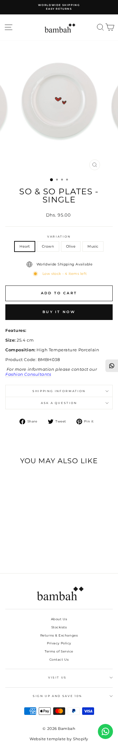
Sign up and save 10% (57, 696)
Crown (48, 246)
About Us (59, 619)
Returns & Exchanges (59, 635)
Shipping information (59, 391)
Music (92, 246)
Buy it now (59, 312)
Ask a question (59, 403)
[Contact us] (105, 731)
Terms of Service (59, 651)
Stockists (59, 627)
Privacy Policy (59, 643)
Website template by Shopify (59, 738)
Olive (71, 246)
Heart (25, 246)
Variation (59, 236)
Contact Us (59, 660)
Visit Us (57, 677)
